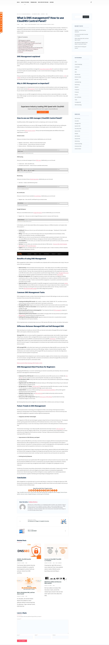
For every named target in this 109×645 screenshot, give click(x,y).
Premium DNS (34, 2)
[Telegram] (46, 490)
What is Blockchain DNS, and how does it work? (26, 593)
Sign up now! (42, 112)
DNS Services (77, 118)
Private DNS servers (31, 245)
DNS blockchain (59, 428)
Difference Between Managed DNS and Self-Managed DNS (31, 47)
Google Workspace (37, 212)
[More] (56, 490)
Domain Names (78, 148)
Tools (76, 99)
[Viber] (48, 490)
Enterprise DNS (78, 146)
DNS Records (77, 74)
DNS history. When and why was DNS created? (52, 582)
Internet (76, 79)
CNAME (18, 77)
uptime (66, 283)
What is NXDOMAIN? (32, 530)
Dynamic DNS (77, 126)
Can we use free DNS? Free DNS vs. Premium (52, 559)
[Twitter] (31, 490)
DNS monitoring (38, 393)
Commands (77, 66)
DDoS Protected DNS (43, 2)
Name (18, 635)
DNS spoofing (22, 315)
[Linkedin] (33, 490)
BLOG (18, 2)
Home (18, 24)
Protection (77, 89)
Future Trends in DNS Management (26, 50)
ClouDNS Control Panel (25, 492)
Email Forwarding (78, 143)
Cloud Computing (78, 64)
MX (65, 76)
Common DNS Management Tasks (26, 46)
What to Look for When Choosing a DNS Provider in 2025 (29, 363)
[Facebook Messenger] (50, 490)
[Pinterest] (37, 490)
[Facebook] (29, 490)
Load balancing (78, 82)
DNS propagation (58, 310)
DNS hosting (42, 492)
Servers (76, 94)
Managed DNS (78, 123)
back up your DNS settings (46, 396)
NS (21, 377)
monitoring (39, 494)
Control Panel (33, 492)
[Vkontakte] (40, 490)
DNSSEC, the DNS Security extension (24, 559)
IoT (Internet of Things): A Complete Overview (38, 520)
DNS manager (57, 492)
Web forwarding (78, 104)
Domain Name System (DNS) (45, 69)
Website (54, 635)
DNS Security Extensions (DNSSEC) (47, 389)
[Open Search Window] (91, 2)
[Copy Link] (52, 490)
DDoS (76, 69)
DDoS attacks (60, 274)
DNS (22, 24)
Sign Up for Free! (25, 2)
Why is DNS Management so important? (27, 41)
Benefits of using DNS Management (26, 44)
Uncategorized (78, 102)
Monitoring (77, 84)
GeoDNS (52, 2)
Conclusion (21, 52)
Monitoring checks (34, 179)
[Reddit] (35, 490)
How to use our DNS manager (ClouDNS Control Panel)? (30, 43)
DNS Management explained (24, 40)
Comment (19, 618)
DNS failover (52, 338)
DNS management (49, 492)
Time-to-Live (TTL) (36, 386)
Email (36, 635)
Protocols (77, 92)
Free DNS (77, 120)
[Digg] (54, 490)
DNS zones (38, 160)
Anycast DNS (77, 138)
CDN (76, 61)
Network (76, 87)
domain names (24, 494)
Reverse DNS (77, 131)
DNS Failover (77, 136)
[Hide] (0, 33)
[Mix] (44, 490)
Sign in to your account (30, 130)
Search (86, 16)
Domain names (78, 77)
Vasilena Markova (33, 502)
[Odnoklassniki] (42, 490)
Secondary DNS (78, 128)
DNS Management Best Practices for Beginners (28, 49)
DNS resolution (31, 89)
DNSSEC (76, 133)
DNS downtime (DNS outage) (30, 288)
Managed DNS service (63, 272)
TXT (67, 376)
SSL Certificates (37, 196)
